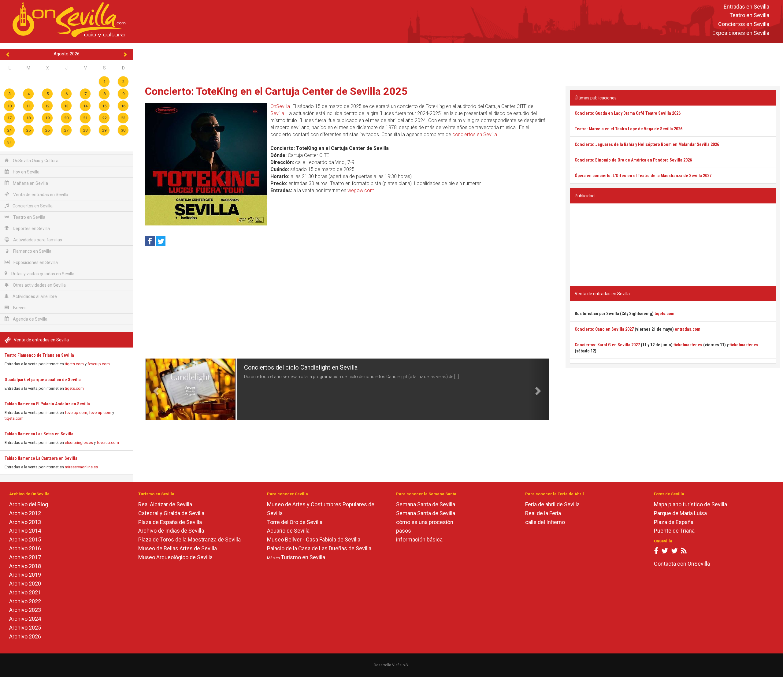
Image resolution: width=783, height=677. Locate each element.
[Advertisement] (458, 63)
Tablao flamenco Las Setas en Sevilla (39, 433)
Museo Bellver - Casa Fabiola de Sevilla (313, 539)
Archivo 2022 (25, 601)
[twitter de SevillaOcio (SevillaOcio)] (674, 552)
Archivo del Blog (28, 504)
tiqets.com (74, 364)
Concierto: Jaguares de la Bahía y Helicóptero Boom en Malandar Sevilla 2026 (647, 144)
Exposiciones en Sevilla (740, 33)
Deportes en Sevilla (31, 228)
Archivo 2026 (25, 636)
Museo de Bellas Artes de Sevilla (177, 548)
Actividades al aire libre (34, 296)
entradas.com (687, 329)
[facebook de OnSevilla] (656, 552)
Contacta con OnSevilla (682, 563)
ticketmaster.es (688, 344)
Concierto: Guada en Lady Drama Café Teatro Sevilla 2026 (628, 113)
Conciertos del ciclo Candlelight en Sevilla (301, 367)
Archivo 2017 (25, 557)
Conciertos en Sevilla (743, 24)
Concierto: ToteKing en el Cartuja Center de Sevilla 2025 (276, 91)
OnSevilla (280, 106)
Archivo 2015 (25, 539)
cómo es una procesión (424, 522)
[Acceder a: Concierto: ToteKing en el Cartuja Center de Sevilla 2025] (206, 164)
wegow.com (360, 190)
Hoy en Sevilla (25, 171)
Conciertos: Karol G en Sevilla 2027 (607, 344)
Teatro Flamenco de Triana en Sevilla (39, 355)
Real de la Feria (543, 513)
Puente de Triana (674, 530)
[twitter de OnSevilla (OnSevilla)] (664, 552)
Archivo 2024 (25, 619)
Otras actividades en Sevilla (39, 285)
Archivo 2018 (25, 566)
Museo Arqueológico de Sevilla (175, 557)
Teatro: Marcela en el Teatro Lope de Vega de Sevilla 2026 (628, 128)
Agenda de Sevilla (29, 319)
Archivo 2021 (25, 592)
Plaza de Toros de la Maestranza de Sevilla (189, 539)
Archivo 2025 (25, 627)
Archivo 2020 (25, 583)
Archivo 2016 (25, 548)
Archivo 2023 (25, 610)
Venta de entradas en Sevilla (40, 194)
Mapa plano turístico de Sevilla (690, 504)
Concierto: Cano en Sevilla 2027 (604, 329)
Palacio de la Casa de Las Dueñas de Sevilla (319, 548)
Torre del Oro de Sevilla (294, 522)
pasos (403, 530)
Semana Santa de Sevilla (425, 504)
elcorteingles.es (79, 442)
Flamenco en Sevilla (31, 251)
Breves (19, 307)
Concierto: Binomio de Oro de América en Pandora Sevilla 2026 (633, 160)
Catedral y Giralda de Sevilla (171, 513)
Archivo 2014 (25, 530)
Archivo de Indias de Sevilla (171, 530)
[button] (155, 389)
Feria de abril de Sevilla (552, 504)
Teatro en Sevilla (749, 15)
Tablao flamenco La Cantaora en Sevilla (41, 458)
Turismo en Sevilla (303, 557)
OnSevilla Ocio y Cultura (35, 160)
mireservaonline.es (81, 467)
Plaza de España (673, 522)
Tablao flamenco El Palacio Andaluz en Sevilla (47, 403)
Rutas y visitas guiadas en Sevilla (42, 273)
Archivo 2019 (25, 574)
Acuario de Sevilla (288, 530)
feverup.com (98, 364)
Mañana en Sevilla (30, 183)
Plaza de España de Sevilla (170, 522)
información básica (419, 539)
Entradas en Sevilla (746, 6)
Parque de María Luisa (680, 513)
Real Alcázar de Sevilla (165, 504)
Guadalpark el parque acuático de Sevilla (43, 379)
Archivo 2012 (25, 513)
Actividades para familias (37, 239)
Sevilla (277, 113)
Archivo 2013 (25, 522)
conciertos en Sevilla (474, 134)
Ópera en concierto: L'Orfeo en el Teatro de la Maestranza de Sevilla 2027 (643, 175)
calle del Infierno (545, 522)
